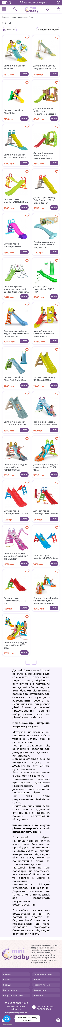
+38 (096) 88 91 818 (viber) (36, 3)
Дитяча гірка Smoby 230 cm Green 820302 (15, 156)
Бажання (38, 995)
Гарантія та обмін (42, 985)
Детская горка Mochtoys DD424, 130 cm (15, 601)
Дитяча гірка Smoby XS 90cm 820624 (44, 378)
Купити (24, 74)
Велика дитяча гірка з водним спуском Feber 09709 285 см (16, 334)
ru (4, 3)
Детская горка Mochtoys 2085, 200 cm (45, 512)
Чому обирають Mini (13, 995)
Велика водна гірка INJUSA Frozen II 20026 (45, 423)
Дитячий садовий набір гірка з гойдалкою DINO (43, 156)
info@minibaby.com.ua (16, 1012)
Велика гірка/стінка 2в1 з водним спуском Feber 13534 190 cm (45, 601)
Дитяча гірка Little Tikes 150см (13, 111)
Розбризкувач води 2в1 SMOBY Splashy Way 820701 (44, 245)
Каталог (7, 979)
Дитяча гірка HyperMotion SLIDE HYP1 (43, 289)
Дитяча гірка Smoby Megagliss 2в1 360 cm (44, 67)
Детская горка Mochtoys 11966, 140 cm (16, 512)
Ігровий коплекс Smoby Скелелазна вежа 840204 (43, 334)
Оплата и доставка (43, 974)
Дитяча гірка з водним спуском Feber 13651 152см (16, 645)
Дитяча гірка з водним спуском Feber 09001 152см (45, 467)
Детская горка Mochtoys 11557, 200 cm (16, 200)
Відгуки (37, 979)
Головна (5, 17)
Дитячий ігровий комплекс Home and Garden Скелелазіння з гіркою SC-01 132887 (15, 289)
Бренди (7, 985)
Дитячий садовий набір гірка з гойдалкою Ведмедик (45, 111)
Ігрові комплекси (19, 17)
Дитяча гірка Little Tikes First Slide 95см (15, 378)
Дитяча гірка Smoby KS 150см (14, 67)
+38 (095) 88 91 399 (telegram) (16, 1007)
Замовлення (40, 990)
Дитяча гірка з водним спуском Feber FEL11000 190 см (16, 467)
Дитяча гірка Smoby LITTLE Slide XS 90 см (15, 423)
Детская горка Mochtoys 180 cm (12, 245)
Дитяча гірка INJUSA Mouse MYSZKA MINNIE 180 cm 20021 (16, 556)
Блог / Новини (10, 990)
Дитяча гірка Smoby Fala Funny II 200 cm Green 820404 (44, 200)
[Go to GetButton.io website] (7, 1024)
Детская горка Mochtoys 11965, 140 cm (45, 556)
